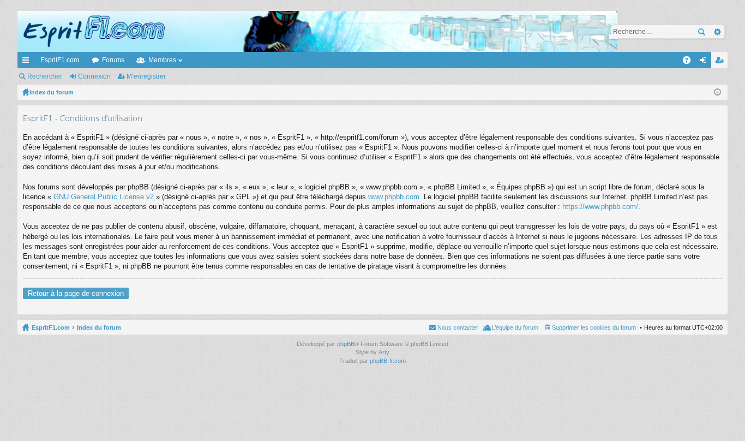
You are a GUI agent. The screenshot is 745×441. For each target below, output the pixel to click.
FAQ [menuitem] (690, 62)
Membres (162, 60)
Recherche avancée (717, 31)
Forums (113, 60)
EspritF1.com (59, 60)
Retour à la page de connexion (76, 293)
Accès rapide (28, 62)
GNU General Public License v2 (103, 197)
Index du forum (99, 327)
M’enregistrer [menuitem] (722, 62)
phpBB (346, 344)
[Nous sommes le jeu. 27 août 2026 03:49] (717, 92)
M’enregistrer (146, 76)
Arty (383, 352)
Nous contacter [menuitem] (457, 327)
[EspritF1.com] (317, 31)
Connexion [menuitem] (705, 62)
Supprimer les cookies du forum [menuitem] (594, 327)
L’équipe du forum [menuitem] (515, 327)
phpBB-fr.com (388, 360)
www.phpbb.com (393, 197)
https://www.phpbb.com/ (600, 206)
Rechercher (701, 31)
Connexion (94, 76)
